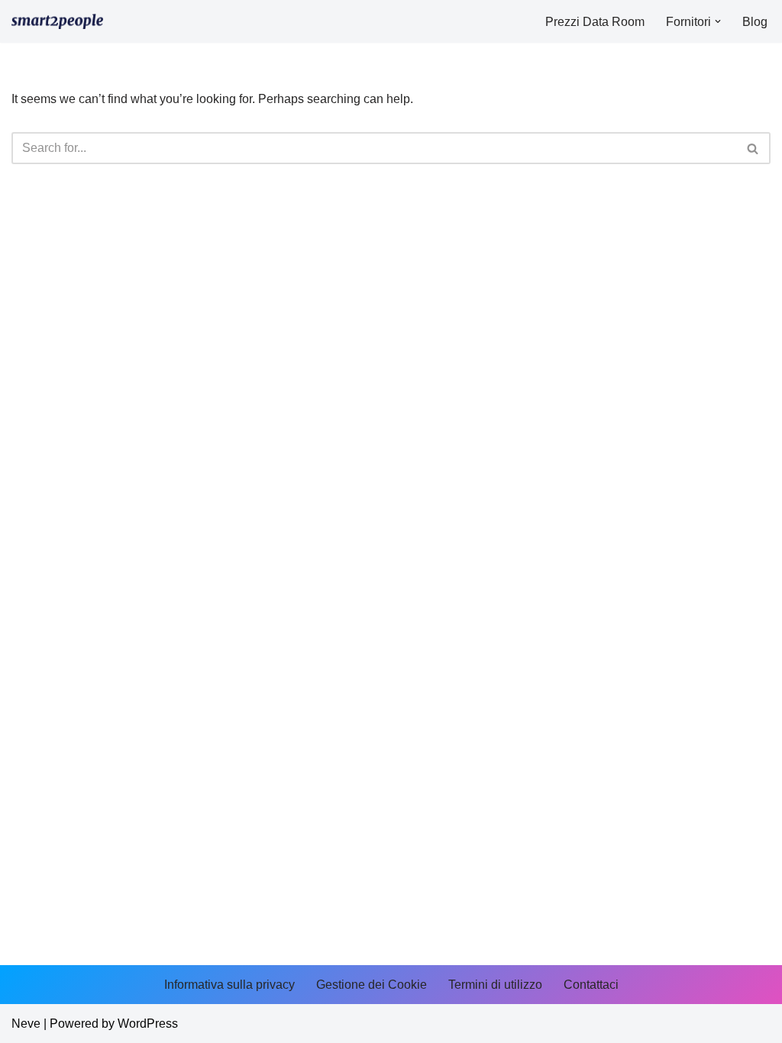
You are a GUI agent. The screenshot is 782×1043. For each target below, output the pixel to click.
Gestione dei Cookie (371, 984)
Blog (754, 21)
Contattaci (591, 984)
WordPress (148, 1023)
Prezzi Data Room (595, 21)
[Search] (753, 148)
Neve (25, 1023)
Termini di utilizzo (495, 984)
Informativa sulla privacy (229, 984)
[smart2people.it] (57, 21)
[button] (718, 21)
